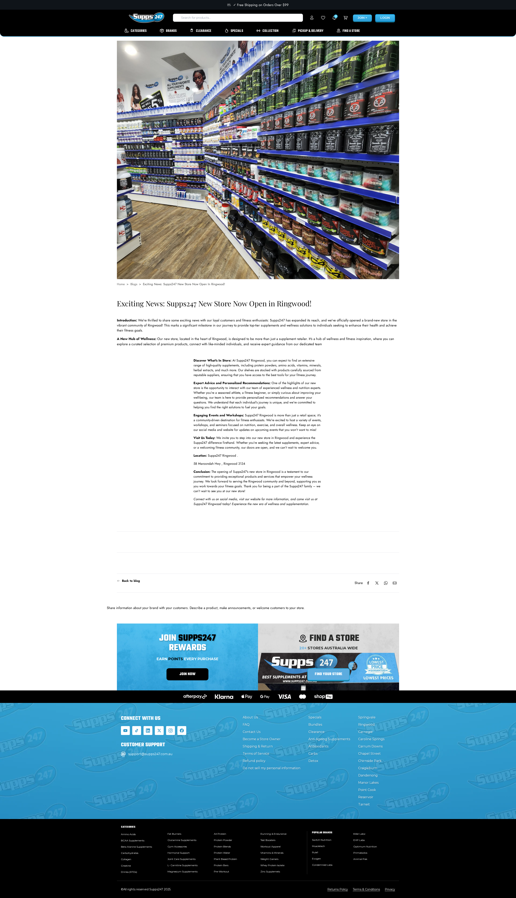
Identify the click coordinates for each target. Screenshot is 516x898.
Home (121, 284)
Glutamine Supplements (181, 840)
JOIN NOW (187, 674)
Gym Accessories (177, 846)
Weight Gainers (269, 859)
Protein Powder (223, 840)
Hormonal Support (178, 852)
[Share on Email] (394, 583)
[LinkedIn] (148, 730)
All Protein (220, 833)
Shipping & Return (258, 746)
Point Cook (367, 790)
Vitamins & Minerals (271, 852)
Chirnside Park (370, 761)
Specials (314, 717)
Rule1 (315, 852)
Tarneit (364, 804)
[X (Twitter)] (159, 730)
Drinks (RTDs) (129, 871)
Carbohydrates (129, 852)
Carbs (312, 754)
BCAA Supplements (132, 840)
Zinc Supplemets (270, 871)
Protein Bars (221, 865)
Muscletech (318, 846)
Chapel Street (369, 754)
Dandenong (368, 775)
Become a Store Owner (262, 739)
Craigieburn (367, 768)
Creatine (126, 865)
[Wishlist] (323, 18)
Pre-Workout (221, 871)
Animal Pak (360, 859)
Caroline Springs (371, 739)
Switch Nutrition (321, 839)
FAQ (246, 725)
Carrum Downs (370, 746)
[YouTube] (125, 730)
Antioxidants (318, 746)
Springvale (367, 717)
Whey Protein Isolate (272, 865)
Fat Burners (174, 833)
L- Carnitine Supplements (182, 865)
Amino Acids (128, 834)
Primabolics (360, 852)
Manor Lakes (368, 783)
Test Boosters (267, 840)
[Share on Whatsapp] (385, 583)
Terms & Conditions (366, 889)
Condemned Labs (322, 864)
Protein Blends (222, 846)
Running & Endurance (273, 833)
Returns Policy (337, 889)
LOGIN (385, 18)
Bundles (315, 725)
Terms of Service (256, 754)
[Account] (312, 18)
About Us (250, 717)
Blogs (133, 284)
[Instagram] (170, 730)
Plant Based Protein (225, 859)
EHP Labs (359, 840)
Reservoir (365, 797)
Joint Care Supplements (181, 859)
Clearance (316, 732)
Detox (313, 761)
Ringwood (366, 725)
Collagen (126, 859)
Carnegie (365, 732)
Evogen (316, 858)
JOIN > (362, 18)
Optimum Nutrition (365, 846)
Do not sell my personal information (271, 768)
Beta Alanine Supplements (136, 846)
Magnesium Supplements (182, 871)
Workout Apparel (270, 846)
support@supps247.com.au (150, 754)
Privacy (390, 889)
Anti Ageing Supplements (329, 739)
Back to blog (131, 581)
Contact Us (251, 732)
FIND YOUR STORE (328, 674)
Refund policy (254, 761)
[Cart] (346, 18)
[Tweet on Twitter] (376, 583)
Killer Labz (359, 833)
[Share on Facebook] (368, 583)
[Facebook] (181, 730)
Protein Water (222, 852)
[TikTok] (136, 730)
